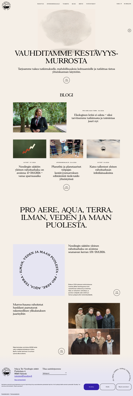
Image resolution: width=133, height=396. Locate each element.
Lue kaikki (66, 187)
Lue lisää (66, 80)
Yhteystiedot (91, 3)
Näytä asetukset (124, 387)
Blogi (74, 3)
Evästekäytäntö (5, 394)
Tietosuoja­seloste (14, 394)
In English (127, 3)
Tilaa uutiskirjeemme (51, 369)
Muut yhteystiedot (20, 379)
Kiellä (107, 387)
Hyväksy (91, 387)
